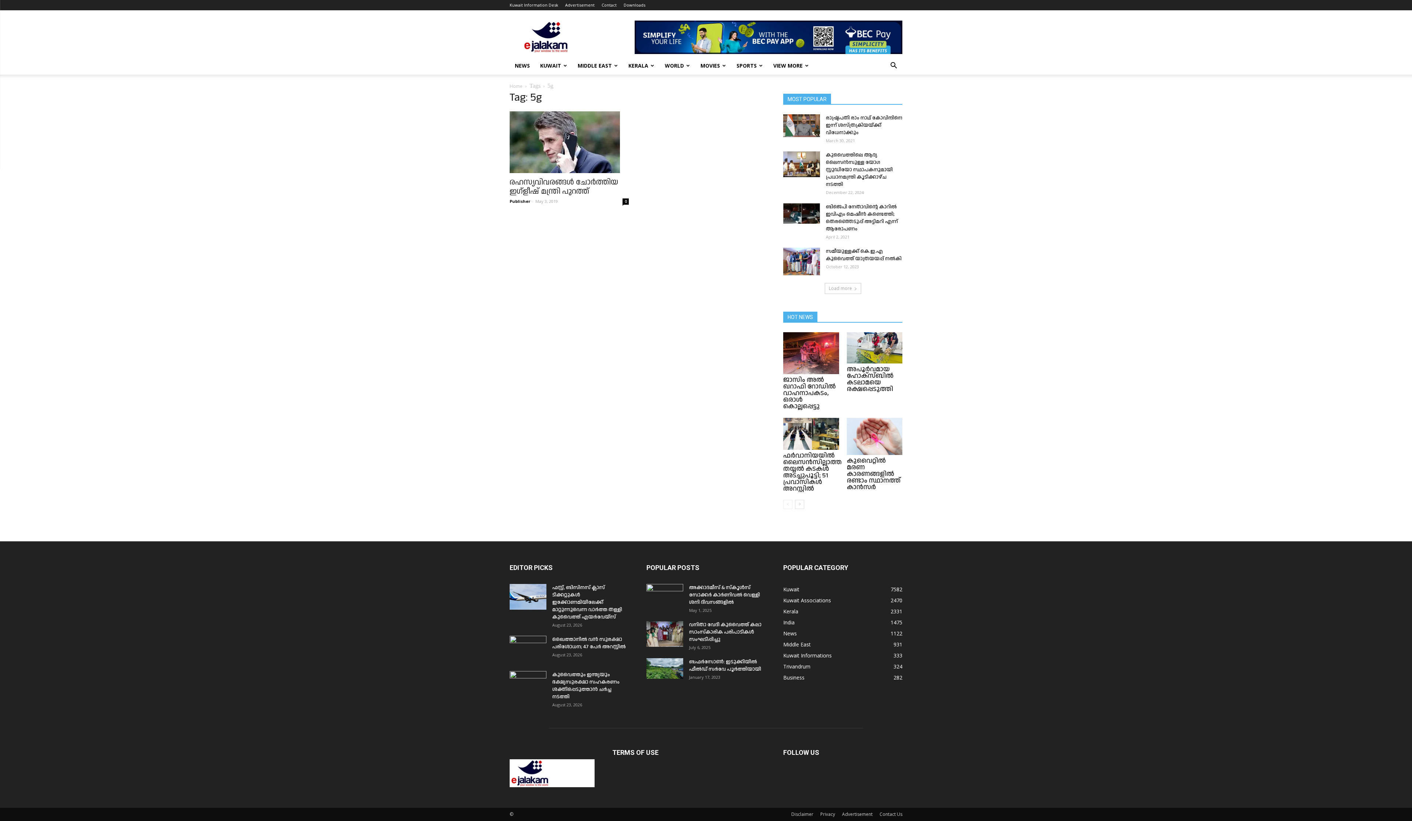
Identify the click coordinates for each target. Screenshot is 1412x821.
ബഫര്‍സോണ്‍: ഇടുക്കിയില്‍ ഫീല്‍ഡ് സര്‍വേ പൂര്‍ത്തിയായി (725, 665)
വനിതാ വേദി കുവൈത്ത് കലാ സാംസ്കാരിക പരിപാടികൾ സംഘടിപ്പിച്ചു (725, 632)
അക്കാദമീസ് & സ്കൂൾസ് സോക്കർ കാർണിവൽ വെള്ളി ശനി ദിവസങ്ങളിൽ (724, 595)
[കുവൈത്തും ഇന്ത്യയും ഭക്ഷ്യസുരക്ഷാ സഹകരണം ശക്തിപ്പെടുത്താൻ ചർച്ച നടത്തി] (528, 684)
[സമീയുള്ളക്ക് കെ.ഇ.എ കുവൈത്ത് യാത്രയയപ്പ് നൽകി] (801, 261)
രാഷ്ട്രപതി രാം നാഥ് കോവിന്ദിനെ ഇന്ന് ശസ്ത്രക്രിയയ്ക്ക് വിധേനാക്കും (864, 125)
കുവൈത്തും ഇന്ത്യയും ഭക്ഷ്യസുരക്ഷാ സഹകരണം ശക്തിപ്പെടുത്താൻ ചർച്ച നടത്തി (586, 685)
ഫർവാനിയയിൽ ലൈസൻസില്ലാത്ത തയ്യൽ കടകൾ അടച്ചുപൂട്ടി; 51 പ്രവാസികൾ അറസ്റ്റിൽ (812, 472)
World (674, 65)
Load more (840, 288)
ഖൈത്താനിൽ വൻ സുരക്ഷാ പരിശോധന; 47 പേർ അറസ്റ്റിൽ (589, 643)
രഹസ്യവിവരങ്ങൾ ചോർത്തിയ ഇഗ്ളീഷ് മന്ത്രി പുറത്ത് (564, 187)
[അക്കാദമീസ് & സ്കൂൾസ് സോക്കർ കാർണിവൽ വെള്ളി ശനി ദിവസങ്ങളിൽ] (664, 597)
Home (516, 86)
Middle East (595, 65)
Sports (747, 65)
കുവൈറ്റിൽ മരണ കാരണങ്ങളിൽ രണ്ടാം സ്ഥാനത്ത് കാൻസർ (874, 474)
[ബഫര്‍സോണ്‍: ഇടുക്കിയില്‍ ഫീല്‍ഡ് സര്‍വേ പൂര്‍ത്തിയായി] (664, 668)
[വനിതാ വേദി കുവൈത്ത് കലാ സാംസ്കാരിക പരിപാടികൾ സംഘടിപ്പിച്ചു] (664, 634)
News (522, 65)
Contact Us (891, 814)
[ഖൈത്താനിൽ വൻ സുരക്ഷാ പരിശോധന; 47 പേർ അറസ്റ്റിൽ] (528, 649)
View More (788, 65)
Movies (710, 65)
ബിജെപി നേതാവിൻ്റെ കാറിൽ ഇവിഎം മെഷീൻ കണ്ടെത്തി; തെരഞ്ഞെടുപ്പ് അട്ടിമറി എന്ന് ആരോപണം (862, 218)
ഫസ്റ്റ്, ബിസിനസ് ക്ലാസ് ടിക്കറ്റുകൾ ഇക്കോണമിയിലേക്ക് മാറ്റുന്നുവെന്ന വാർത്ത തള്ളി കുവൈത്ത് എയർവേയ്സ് (587, 602)
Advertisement (580, 5)
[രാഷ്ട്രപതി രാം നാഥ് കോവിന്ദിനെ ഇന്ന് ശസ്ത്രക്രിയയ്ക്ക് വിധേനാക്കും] (801, 125)
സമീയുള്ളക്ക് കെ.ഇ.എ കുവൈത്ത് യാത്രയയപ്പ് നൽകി (864, 255)
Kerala (638, 65)
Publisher (520, 201)
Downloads (634, 5)
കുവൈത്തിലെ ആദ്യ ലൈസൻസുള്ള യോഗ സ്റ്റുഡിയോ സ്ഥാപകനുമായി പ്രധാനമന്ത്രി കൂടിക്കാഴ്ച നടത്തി (859, 169)
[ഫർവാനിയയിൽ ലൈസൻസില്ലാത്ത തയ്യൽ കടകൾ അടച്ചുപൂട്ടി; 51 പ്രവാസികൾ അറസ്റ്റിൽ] (811, 434)
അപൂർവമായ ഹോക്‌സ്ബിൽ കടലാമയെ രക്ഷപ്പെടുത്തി (870, 379)
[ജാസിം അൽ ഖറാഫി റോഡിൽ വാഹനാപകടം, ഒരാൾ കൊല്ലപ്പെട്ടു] (811, 353)
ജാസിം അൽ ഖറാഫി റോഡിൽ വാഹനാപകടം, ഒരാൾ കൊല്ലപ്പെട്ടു (809, 393)
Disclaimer (802, 814)
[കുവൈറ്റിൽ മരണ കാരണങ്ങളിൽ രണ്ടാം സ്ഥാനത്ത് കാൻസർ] (875, 436)
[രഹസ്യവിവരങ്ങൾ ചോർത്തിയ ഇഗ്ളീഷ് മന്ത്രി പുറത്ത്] (569, 142)
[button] (893, 66)
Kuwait (550, 65)
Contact (609, 5)
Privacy (827, 814)
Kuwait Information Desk (534, 5)
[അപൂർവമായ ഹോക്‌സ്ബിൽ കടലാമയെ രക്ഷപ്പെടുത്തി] (875, 347)
